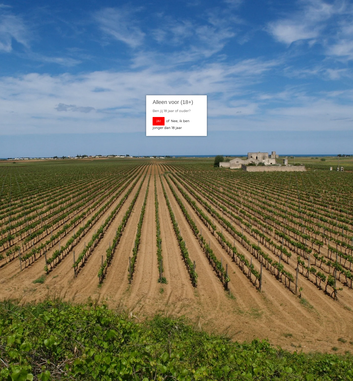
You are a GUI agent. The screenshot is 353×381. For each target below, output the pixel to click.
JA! (158, 121)
